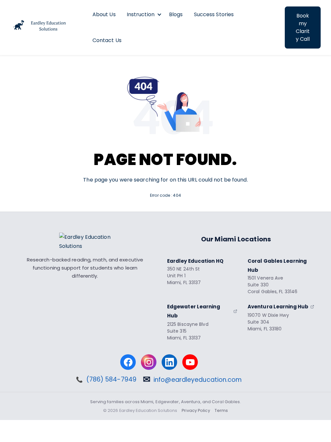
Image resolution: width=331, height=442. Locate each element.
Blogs (176, 14)
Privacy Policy (196, 410)
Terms (221, 410)
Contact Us (107, 40)
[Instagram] (148, 362)
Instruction (141, 14)
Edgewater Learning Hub (193, 311)
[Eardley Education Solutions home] (85, 242)
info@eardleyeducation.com (198, 380)
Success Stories (214, 14)
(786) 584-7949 (111, 380)
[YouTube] (190, 362)
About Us (104, 14)
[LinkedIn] (169, 362)
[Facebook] (128, 362)
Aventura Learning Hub (278, 306)
